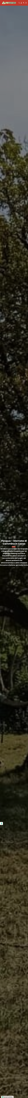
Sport (13, 546)
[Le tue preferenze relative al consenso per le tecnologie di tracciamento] (1, 823)
